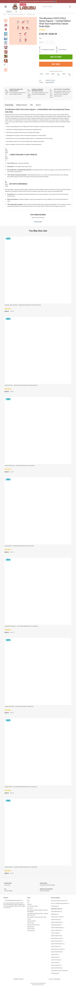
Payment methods (31, 921)
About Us (38, 105)
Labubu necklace (55, 933)
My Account (30, 908)
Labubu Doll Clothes (56, 925)
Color (40, 38)
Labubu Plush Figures (57, 941)
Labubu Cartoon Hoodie (57, 916)
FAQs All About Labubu (32, 906)
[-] (45, 42)
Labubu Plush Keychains (57, 943)
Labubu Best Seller (31, 14)
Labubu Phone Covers (57, 938)
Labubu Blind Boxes (56, 911)
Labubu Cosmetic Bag (57, 922)
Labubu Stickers (55, 957)
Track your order (31, 930)
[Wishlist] (16, 11)
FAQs (31, 105)
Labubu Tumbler (55, 962)
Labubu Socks (55, 954)
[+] (53, 42)
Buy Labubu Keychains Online (59, 900)
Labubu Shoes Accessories (58, 949)
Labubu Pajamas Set (56, 935)
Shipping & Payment (21, 105)
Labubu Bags (55, 906)
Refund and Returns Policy (33, 924)
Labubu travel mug (56, 959)
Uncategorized (55, 973)
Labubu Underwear (56, 965)
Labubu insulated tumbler (57, 927)
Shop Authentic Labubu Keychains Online (16, 14)
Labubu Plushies (56, 946)
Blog (28, 900)
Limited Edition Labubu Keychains (59, 970)
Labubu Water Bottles (57, 967)
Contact (29, 919)
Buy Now (56, 64)
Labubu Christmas (56, 919)
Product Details (9, 105)
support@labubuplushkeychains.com (13, 900)
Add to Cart (55, 57)
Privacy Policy (30, 922)
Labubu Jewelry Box (56, 930)
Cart (28, 902)
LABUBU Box (54, 914)
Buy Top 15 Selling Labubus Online (60, 903)
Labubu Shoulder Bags (57, 951)
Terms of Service (31, 928)
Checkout (29, 904)
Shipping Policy (30, 926)
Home (4, 14)
